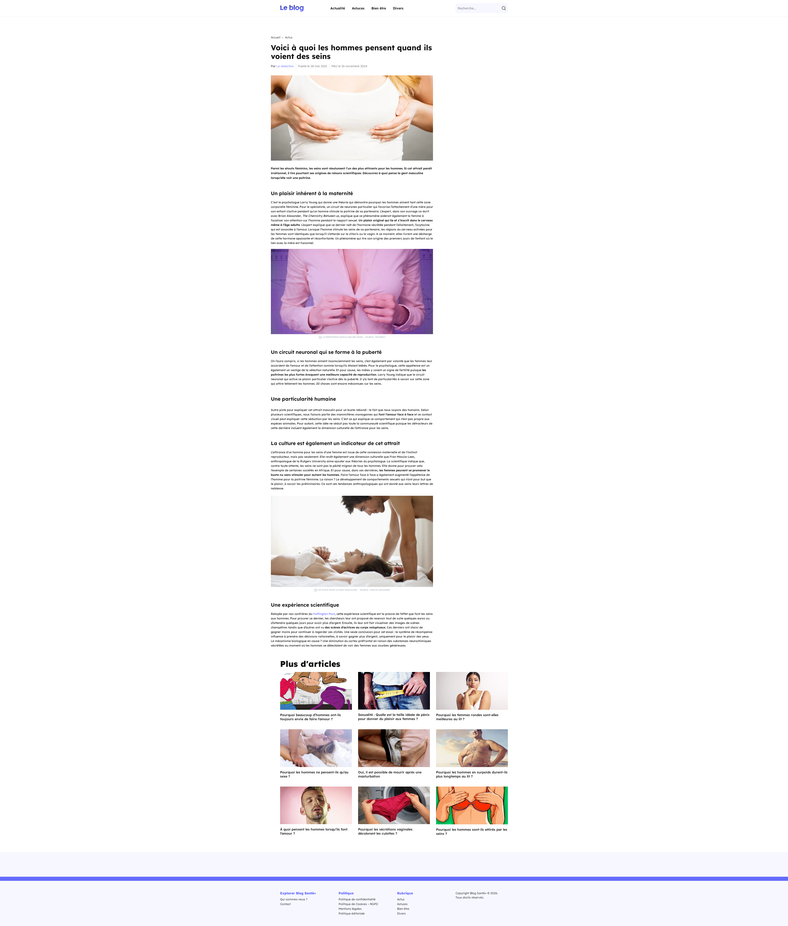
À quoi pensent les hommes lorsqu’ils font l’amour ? (313, 831)
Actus (288, 37)
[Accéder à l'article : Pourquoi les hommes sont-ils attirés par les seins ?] (472, 805)
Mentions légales (350, 909)
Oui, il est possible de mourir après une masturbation (389, 774)
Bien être (378, 8)
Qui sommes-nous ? (293, 899)
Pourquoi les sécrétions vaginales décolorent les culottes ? (385, 831)
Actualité (337, 8)
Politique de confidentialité (357, 899)
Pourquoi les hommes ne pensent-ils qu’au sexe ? (314, 774)
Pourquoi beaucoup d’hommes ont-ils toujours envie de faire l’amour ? (310, 717)
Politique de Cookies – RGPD (358, 904)
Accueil (275, 37)
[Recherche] (504, 8)
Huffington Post (324, 614)
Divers (398, 8)
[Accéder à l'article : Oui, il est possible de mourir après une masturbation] (394, 748)
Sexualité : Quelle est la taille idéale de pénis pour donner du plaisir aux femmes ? (394, 717)
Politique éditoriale (352, 913)
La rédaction (285, 66)
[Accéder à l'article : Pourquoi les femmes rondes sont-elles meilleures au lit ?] (472, 691)
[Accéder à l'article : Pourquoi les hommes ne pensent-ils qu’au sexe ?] (316, 748)
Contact (285, 904)
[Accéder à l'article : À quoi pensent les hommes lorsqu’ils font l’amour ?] (316, 805)
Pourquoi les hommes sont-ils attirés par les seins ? (471, 831)
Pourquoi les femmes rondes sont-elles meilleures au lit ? (467, 717)
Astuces (358, 8)
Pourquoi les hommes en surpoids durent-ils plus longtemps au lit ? (471, 774)
